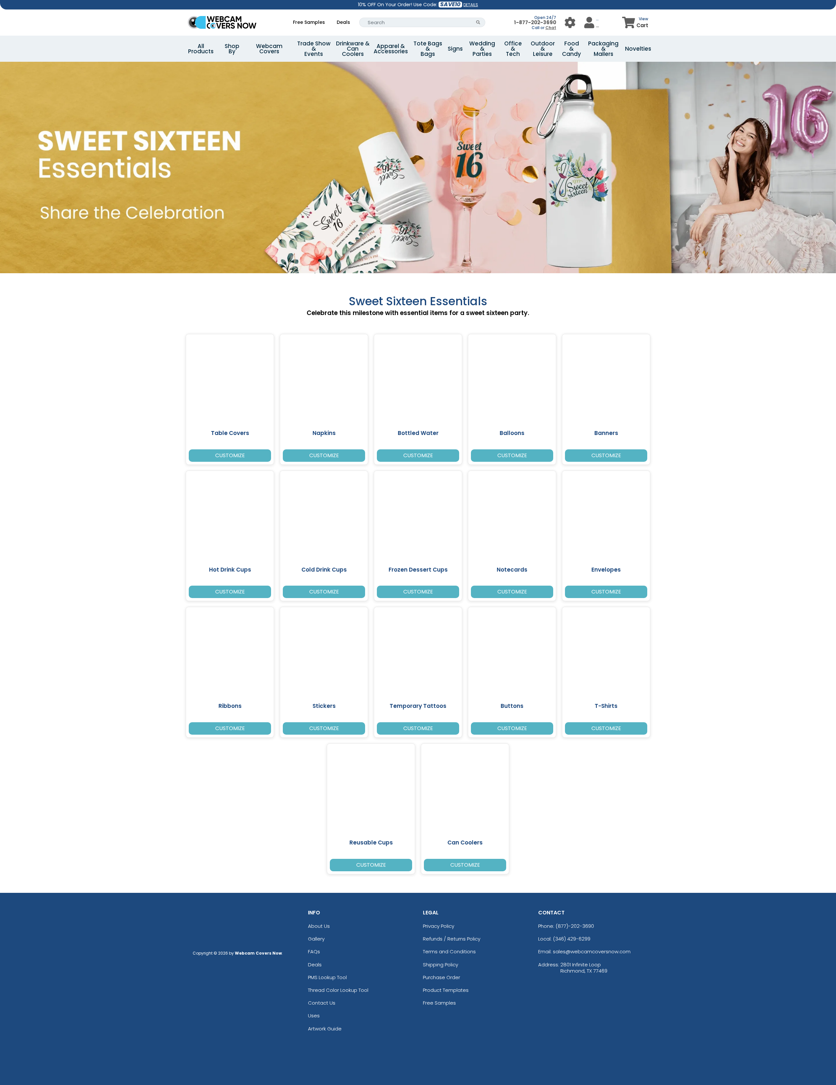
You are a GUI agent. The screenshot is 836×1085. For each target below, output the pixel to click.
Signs (455, 48)
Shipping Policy (440, 964)
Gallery (316, 938)
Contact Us (321, 1002)
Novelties (638, 48)
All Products (201, 48)
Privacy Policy (438, 926)
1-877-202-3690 (535, 22)
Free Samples (309, 22)
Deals (343, 22)
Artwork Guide (325, 1028)
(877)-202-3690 (574, 926)
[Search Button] (478, 22)
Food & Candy (571, 49)
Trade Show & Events (313, 49)
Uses (314, 1015)
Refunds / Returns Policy (451, 938)
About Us (319, 926)
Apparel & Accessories (391, 48)
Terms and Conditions (449, 951)
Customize (230, 455)
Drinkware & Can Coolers (353, 49)
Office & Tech (513, 49)
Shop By (232, 48)
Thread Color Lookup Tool (338, 990)
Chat (550, 27)
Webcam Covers (269, 48)
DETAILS (470, 5)
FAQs (314, 951)
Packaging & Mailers (603, 49)
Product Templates (446, 990)
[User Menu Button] (570, 22)
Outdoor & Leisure (543, 49)
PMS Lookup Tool (327, 977)
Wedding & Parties (482, 49)
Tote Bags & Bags (427, 49)
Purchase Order (441, 977)
